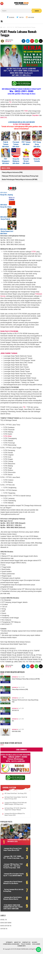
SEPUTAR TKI (8, 41)
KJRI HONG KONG (16, 731)
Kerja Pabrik (5, 219)
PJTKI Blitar (7, 436)
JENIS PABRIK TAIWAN (9, 353)
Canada (37, 161)
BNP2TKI (3, 117)
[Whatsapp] (38, 949)
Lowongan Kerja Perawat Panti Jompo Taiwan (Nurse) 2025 (12, 849)
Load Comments (21, 749)
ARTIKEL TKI (3, 920)
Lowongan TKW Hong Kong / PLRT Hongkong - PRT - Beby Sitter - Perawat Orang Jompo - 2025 (13, 866)
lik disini (6, 146)
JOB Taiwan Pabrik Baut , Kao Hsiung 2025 (15, 793)
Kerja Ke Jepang (6, 195)
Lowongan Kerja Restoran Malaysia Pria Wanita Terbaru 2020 (14, 814)
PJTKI (34, 252)
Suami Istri (9, 231)
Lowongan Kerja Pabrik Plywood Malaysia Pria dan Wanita (12, 882)
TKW (26, 111)
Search (37, 11)
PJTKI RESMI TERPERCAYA (21, 949)
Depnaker (35, 115)
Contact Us (26, 942)
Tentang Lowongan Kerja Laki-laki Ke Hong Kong (13, 890)
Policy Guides (26, 944)
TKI (10, 102)
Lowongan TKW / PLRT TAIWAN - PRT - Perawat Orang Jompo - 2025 (13, 857)
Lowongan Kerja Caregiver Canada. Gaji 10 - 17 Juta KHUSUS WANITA (13, 874)
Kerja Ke (37, 159)
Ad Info (34, 942)
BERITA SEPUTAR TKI (5, 926)
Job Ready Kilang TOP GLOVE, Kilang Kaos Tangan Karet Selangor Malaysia (15, 809)
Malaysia (16, 161)
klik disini (16, 163)
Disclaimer (36, 944)
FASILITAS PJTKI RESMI (9, 331)
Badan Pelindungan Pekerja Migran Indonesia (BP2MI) (19, 179)
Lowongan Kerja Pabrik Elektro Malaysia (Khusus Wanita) (12, 898)
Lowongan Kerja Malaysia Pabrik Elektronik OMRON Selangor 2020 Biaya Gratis (15, 803)
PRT (13, 721)
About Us (17, 942)
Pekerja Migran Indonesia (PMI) (12, 172)
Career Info (21, 946)
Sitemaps (9, 942)
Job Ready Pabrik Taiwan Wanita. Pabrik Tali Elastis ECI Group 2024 (15, 798)
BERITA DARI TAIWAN (5, 923)
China (9, 207)
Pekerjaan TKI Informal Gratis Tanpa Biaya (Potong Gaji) (20, 176)
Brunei (26, 161)
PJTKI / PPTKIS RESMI (21, 124)
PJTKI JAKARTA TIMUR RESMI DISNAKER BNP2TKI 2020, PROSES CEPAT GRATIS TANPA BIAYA (12, 907)
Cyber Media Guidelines (11, 944)
